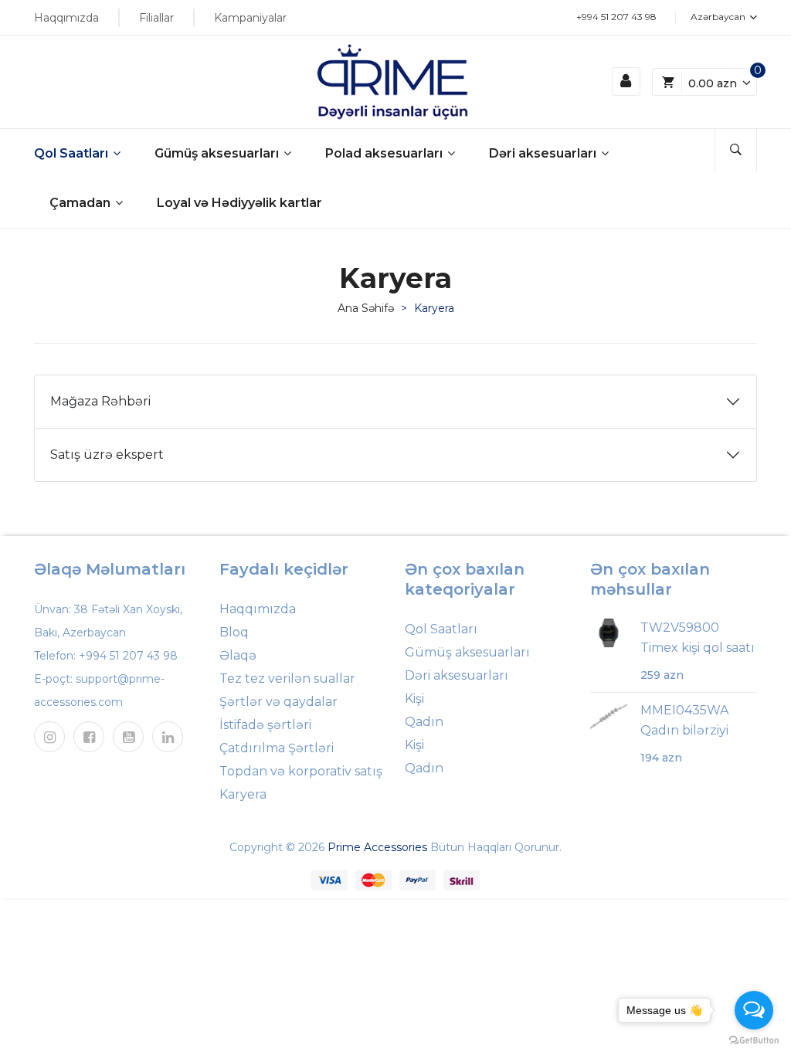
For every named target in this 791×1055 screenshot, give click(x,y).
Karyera (242, 794)
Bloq (234, 632)
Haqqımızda (66, 18)
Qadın (424, 721)
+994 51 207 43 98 (616, 16)
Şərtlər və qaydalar (278, 701)
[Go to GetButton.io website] (754, 1039)
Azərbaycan (719, 16)
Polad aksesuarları (385, 153)
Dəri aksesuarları (544, 153)
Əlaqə (237, 655)
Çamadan (81, 202)
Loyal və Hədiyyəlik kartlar (239, 202)
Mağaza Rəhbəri (100, 401)
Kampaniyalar (250, 18)
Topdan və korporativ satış (300, 771)
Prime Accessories (377, 847)
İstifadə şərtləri (265, 724)
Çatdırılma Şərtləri (276, 748)
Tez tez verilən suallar (287, 678)
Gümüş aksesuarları (218, 153)
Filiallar (156, 18)
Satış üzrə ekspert (107, 454)
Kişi (414, 698)
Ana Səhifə (366, 308)
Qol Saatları (72, 153)
